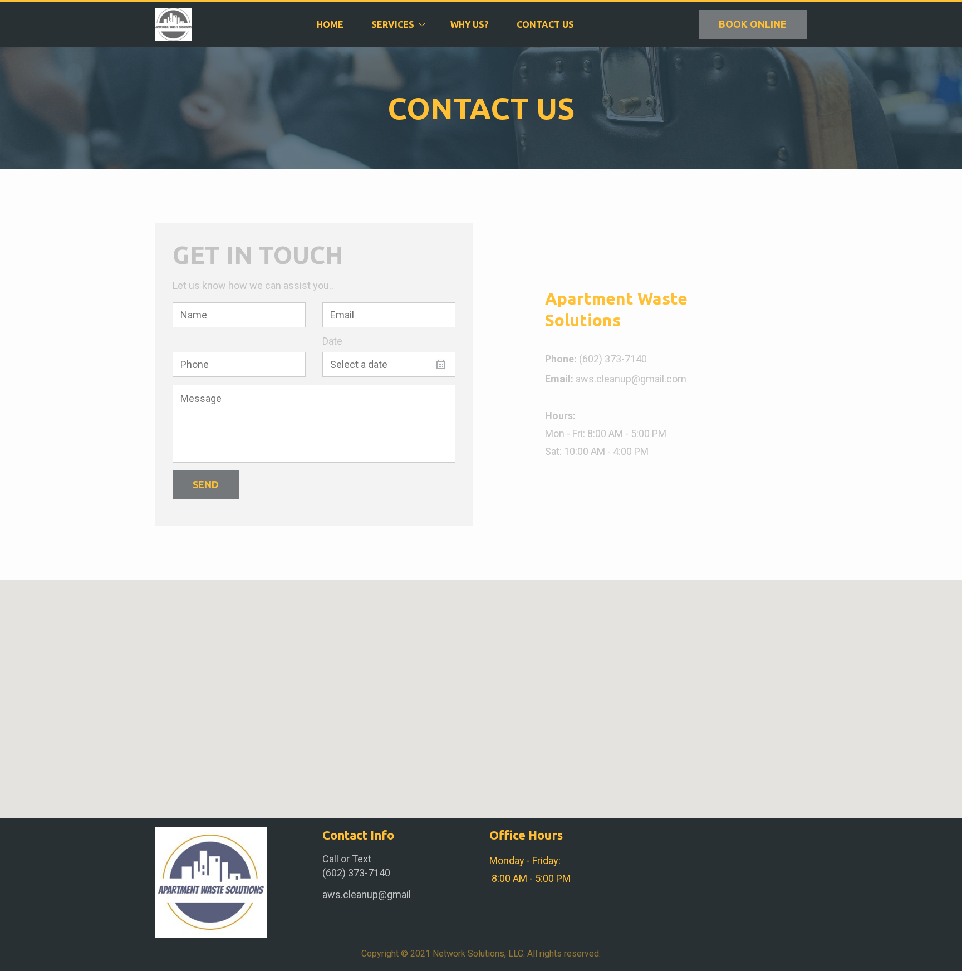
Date (332, 341)
